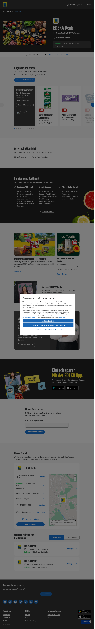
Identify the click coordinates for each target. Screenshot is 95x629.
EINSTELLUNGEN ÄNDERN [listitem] (47, 330)
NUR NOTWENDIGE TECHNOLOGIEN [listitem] (48, 325)
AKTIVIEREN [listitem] (48, 321)
